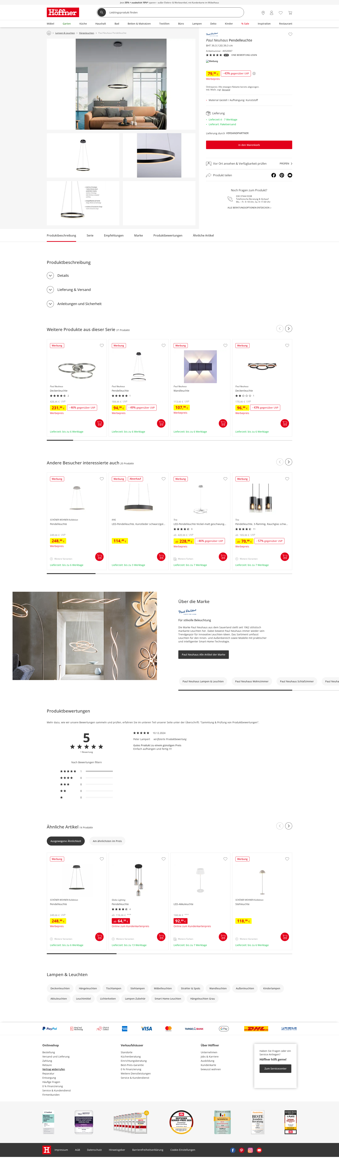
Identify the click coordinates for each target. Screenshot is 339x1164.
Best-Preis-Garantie (132, 1065)
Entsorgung (49, 1077)
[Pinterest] (281, 175)
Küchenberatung (131, 1056)
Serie (90, 235)
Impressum (61, 1149)
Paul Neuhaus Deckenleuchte (64, 341)
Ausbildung (207, 1060)
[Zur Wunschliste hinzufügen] (290, 34)
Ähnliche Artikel (203, 235)
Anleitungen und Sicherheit (79, 303)
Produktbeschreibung (61, 235)
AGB (77, 1149)
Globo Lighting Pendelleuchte (126, 854)
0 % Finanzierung (52, 1086)
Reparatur (48, 1073)
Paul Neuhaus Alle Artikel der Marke (203, 654)
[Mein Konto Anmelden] (271, 13)
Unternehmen (209, 1052)
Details (63, 275)
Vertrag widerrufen (53, 1069)
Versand (226, 89)
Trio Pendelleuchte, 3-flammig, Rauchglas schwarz (262, 475)
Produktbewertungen (167, 235)
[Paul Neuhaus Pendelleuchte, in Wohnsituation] (121, 84)
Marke (138, 235)
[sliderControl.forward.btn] (288, 328)
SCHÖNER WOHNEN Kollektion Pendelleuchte (74, 474)
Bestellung (48, 1052)
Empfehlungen (114, 235)
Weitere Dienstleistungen (136, 1073)
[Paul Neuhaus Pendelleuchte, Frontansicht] (83, 155)
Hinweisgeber (117, 1149)
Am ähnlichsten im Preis (107, 841)
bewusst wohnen (211, 1069)
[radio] (86, 771)
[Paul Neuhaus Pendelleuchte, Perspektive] (159, 155)
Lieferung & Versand (74, 289)
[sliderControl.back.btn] (279, 328)
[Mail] (290, 175)
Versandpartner (237, 133)
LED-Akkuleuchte (181, 854)
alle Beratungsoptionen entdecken (248, 207)
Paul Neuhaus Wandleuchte (187, 341)
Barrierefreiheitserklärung (147, 1149)
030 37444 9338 (244, 196)
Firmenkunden (51, 1094)
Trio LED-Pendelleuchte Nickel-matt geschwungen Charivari (200, 475)
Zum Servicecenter (275, 1068)
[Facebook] (273, 175)
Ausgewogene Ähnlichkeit (65, 841)
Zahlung (47, 1060)
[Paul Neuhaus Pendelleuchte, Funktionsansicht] (83, 203)
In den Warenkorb (249, 145)
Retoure (47, 1065)
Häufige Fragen (51, 1082)
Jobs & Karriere (210, 1056)
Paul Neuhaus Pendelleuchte (126, 341)
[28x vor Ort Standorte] (263, 13)
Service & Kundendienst (56, 1090)
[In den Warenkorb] (99, 423)
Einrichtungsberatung (134, 1060)
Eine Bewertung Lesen (244, 55)
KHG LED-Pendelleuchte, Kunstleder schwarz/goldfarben (138, 475)
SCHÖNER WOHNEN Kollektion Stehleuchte (258, 854)
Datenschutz (94, 1149)
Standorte (126, 1052)
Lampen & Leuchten (67, 974)
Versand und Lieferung (56, 1056)
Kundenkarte (208, 1065)
